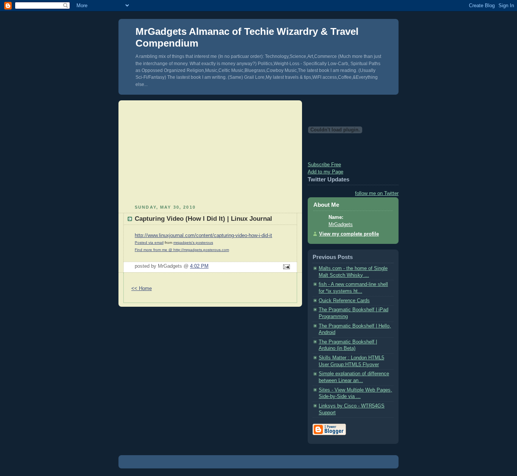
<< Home (141, 288)
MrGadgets (341, 224)
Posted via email (149, 242)
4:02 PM (199, 266)
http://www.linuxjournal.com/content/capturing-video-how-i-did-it (203, 235)
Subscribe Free (324, 164)
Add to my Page (325, 172)
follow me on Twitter (377, 193)
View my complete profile (349, 234)
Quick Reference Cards (344, 300)
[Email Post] (285, 267)
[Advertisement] (210, 151)
